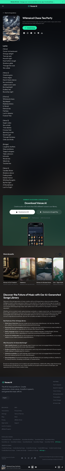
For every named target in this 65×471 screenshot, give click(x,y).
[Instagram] (28, 458)
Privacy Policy (18, 410)
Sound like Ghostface (28, 439)
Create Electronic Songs (8, 450)
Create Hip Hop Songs (19, 448)
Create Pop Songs (7, 448)
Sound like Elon (17, 439)
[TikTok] (31, 458)
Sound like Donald (6, 439)
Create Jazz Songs (21, 450)
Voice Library (5, 410)
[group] (32, 470)
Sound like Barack (27, 442)
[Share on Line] (38, 33)
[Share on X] (31, 33)
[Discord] (22, 458)
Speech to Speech (58, 388)
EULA (16, 417)
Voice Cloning (57, 391)
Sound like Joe (5, 442)
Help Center (5, 423)
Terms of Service (19, 414)
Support (17, 423)
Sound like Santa (39, 439)
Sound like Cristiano (16, 442)
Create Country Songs (55, 448)
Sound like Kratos (49, 439)
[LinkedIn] (35, 458)
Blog (3, 417)
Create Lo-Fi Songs (33, 450)
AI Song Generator (58, 394)
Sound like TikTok (49, 442)
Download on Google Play (50, 212)
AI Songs (4, 414)
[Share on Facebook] (24, 33)
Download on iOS (24, 212)
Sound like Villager (38, 442)
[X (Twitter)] (25, 458)
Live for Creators (6, 426)
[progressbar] (32, 470)
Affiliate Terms (18, 420)
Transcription (56, 397)
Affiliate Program (6, 429)
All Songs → (43, 450)
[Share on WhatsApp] (27, 33)
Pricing (3, 420)
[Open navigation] (3, 6)
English (5, 398)
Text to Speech (57, 385)
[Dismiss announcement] (62, 1)
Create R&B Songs (43, 448)
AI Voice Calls (56, 403)
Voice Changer (57, 400)
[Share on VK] (34, 33)
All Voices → (58, 442)
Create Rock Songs (31, 448)
